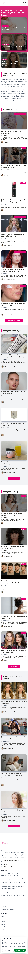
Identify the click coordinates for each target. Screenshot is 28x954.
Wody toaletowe (5, 926)
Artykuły (4, 870)
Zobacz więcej (14, 478)
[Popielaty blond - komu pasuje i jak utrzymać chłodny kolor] (14, 223)
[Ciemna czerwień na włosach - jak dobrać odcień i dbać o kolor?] (14, 259)
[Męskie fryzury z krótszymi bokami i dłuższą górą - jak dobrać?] (14, 570)
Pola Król (6, 434)
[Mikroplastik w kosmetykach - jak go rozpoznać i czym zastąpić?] (14, 25)
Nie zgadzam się (8, 950)
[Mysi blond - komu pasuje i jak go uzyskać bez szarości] (14, 799)
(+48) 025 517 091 (7, 864)
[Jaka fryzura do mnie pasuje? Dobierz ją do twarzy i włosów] (14, 640)
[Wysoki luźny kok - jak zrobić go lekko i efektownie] (14, 605)
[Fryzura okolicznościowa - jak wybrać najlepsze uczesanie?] (14, 155)
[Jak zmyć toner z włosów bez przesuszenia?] (14, 120)
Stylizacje (3, 919)
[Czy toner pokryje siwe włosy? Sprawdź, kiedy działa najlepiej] (14, 762)
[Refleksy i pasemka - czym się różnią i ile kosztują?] (14, 690)
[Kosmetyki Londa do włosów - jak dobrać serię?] (14, 414)
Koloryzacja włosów (6, 932)
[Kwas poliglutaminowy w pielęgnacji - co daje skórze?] (14, 381)
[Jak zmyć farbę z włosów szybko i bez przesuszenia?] (14, 726)
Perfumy (3, 921)
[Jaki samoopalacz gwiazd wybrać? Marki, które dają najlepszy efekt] (14, 189)
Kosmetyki (3, 916)
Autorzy (3, 901)
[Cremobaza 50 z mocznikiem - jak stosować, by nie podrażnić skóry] (14, 343)
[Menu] (23, 2)
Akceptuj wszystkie (20, 950)
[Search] (25, 3)
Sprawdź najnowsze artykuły (14, 320)
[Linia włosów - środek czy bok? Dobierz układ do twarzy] (14, 60)
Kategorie (4, 913)
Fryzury (3, 929)
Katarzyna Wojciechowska (9, 366)
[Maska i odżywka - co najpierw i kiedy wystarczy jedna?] (14, 503)
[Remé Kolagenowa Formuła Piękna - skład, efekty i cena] (14, 450)
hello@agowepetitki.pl (8, 866)
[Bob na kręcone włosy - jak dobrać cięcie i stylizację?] (14, 536)
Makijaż (3, 924)
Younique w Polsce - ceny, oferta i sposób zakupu (14, 46)
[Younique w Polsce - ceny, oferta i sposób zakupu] (14, 42)
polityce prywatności (6, 947)
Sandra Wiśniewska (8, 402)
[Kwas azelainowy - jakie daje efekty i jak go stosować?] (14, 293)
